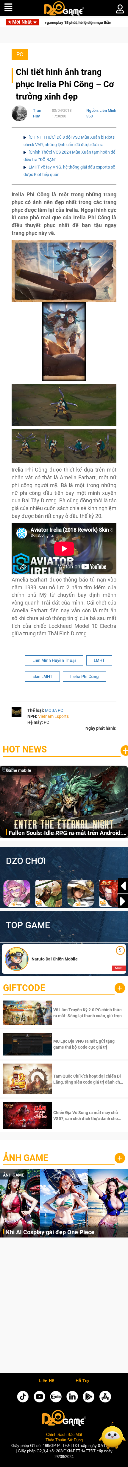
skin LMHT (42, 676)
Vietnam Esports (53, 716)
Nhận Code (88, 1012)
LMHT (99, 660)
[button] (123, 901)
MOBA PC (54, 710)
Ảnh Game (25, 1158)
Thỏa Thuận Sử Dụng (64, 1440)
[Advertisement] (64, 1306)
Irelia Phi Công (84, 676)
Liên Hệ (46, 1381)
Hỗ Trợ (82, 1381)
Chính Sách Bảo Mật (64, 1434)
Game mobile (18, 770)
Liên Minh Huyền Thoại (54, 660)
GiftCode (24, 988)
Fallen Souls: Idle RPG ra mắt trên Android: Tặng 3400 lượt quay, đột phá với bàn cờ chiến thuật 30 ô (65, 833)
